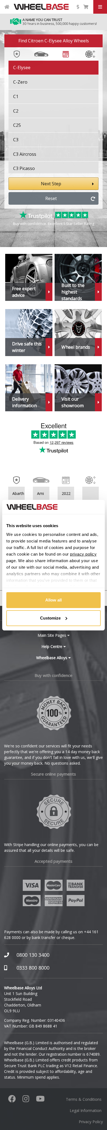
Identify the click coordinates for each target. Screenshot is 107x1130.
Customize (50, 618)
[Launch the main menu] (100, 7)
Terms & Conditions (84, 1099)
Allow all (53, 600)
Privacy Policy (91, 1121)
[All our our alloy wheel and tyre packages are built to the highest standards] (78, 277)
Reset (51, 198)
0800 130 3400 (32, 955)
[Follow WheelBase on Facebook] (12, 1100)
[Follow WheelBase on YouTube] (40, 1100)
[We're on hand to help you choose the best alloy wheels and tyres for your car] (28, 277)
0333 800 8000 (32, 967)
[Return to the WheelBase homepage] (7, 7)
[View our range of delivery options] (28, 387)
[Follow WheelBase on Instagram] (25, 1100)
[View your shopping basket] (86, 7)
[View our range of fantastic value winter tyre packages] (28, 332)
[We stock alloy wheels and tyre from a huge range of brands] (78, 332)
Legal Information (86, 1110)
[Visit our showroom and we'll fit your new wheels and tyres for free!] (78, 387)
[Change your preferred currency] (77, 7)
